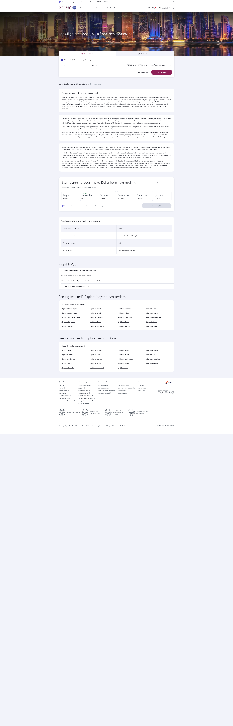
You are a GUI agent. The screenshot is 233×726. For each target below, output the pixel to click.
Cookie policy (63, 426)
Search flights (156, 206)
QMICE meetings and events (106, 390)
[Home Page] (60, 84)
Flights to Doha (81, 84)
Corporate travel (103, 385)
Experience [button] (100, 8)
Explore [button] (82, 8)
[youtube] (169, 392)
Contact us (141, 385)
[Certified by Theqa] (166, 383)
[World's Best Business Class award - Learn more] (85, 412)
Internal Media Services (85, 398)
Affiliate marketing (123, 385)
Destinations (68, 84)
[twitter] (162, 392)
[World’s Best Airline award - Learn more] (62, 412)
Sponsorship (63, 393)
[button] (117, 270)
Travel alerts (141, 390)
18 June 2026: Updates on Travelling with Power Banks (80, 2)
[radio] (70, 196)
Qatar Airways (63, 382)
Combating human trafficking (101, 426)
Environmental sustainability (67, 401)
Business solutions (104, 382)
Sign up (171, 8)
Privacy (77, 426)
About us (61, 385)
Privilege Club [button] (112, 8)
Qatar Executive (83, 390)
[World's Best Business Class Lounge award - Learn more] (108, 412)
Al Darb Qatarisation (65, 395)
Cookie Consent (125, 426)
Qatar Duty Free (83, 393)
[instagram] (172, 392)
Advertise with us (103, 393)
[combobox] (137, 182)
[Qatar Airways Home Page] (65, 8)
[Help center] (148, 7)
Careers (61, 388)
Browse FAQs (142, 388)
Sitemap (115, 426)
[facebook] (159, 392)
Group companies (84, 382)
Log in (164, 8)
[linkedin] (166, 392)
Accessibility (86, 426)
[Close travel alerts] (173, 2)
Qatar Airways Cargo (84, 395)
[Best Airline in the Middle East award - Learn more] (131, 412)
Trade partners (122, 393)
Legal (71, 426)
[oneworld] (74, 8)
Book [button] (91, 8)
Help (139, 382)
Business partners (124, 382)
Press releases (63, 390)
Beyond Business (103, 388)
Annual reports (63, 398)
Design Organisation (84, 401)
